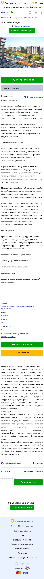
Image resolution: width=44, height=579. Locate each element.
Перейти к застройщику (22, 31)
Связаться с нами (22, 507)
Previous (18, 71)
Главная (4, 18)
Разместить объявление (22, 544)
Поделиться (39, 463)
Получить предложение (22, 80)
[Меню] (41, 3)
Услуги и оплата (22, 548)
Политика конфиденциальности (22, 557)
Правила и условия (22, 540)
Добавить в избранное (13, 463)
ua (35, 3)
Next (26, 71)
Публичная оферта (22, 531)
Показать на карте (22, 26)
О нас (22, 535)
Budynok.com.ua (15, 3)
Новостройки (16, 18)
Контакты (22, 553)
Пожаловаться (22, 353)
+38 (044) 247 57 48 (8, 337)
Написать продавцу (22, 344)
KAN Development (9, 334)
